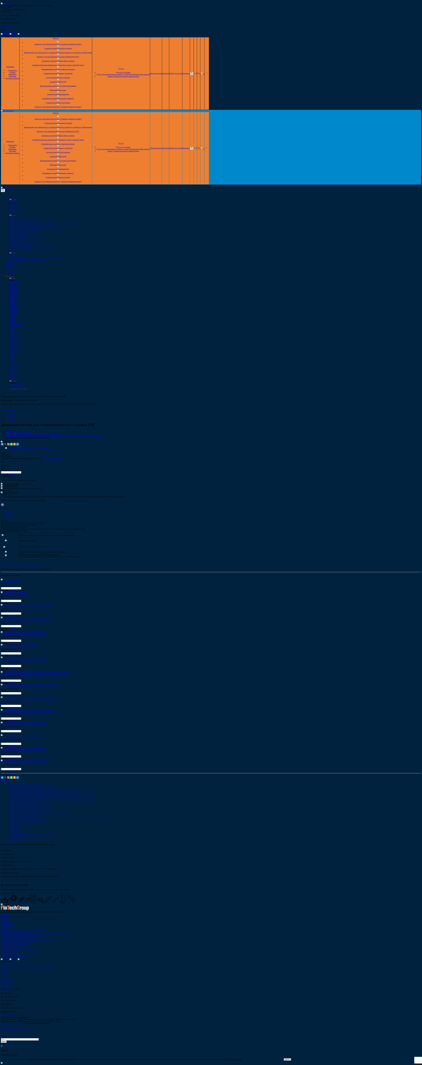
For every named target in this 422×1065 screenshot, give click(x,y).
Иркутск (13, 302)
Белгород (13, 288)
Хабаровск (14, 367)
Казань (12, 304)
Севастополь (14, 347)
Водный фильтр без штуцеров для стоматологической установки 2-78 (27, 699)
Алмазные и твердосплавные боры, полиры (58, 61)
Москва (12, 322)
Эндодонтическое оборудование (58, 78)
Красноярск (14, 314)
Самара (12, 342)
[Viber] (8, 444)
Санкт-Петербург (16, 344)
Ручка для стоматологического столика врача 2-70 (19, 737)
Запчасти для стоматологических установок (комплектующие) (58, 44)
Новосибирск (15, 326)
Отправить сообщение (18, 389)
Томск (12, 357)
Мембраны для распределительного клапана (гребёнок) (30, 807)
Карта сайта (5, 1027)
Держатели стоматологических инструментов (27, 815)
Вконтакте (12, 417)
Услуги (121, 69)
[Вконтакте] (6, 1035)
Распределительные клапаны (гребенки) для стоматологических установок (38, 793)
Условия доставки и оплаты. (52, 458)
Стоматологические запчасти (12, 1023)
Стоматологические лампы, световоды (58, 73)
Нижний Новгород (17, 324)
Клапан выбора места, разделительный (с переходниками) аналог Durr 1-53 (29, 687)
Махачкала (14, 320)
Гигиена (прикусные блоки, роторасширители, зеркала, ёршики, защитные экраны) (41, 813)
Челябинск (14, 371)
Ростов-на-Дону (16, 338)
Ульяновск (13, 363)
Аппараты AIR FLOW (58, 82)
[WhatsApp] (11, 444)
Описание (9, 511)
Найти (4, 1041)
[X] (5, 444)
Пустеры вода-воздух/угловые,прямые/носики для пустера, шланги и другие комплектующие (45, 789)
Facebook (11, 414)
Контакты (186, 73)
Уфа (11, 365)
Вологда (13, 296)
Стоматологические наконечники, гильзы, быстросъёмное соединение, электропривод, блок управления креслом (52, 797)
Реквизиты (12, 74)
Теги (7, 517)
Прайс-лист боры (175, 73)
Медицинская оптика (58, 90)
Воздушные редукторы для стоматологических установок (31, 809)
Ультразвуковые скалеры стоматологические (58, 69)
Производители (156, 73)
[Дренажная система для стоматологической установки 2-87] (28, 448)
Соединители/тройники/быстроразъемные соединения (30, 803)
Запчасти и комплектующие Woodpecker (25, 823)
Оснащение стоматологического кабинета (58, 98)
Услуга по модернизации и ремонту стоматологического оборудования (123, 74)
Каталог (56, 38)
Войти (15, 36)
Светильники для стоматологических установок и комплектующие (35, 787)
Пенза (12, 334)
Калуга (12, 308)
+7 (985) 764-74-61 (16, 385)
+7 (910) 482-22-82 (16, 387)
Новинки (165, 73)
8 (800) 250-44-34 (7, 26)
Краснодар (14, 312)
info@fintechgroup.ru (8, 32)
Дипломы (12, 76)
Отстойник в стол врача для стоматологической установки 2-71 (25, 762)
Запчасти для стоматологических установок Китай (21, 564)
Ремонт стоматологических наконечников (123, 76)
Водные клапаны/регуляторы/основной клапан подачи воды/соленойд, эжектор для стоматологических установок (52, 791)
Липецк (12, 318)
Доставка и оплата (12, 78)
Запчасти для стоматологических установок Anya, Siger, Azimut (33, 835)
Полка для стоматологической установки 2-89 (18, 647)
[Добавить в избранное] (417, 1)
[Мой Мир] (17, 444)
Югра (12, 373)
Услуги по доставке (123, 72)
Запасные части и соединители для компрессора (28, 811)
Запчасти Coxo (15, 839)
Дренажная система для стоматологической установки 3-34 (23, 750)
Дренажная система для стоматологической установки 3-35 (23, 634)
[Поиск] (192, 73)
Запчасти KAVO (16, 829)
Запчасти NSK (15, 831)
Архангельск (14, 282)
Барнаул (13, 286)
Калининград (15, 306)
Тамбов (12, 353)
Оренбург (13, 332)
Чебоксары (14, 369)
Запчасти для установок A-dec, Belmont (24, 817)
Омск (12, 328)
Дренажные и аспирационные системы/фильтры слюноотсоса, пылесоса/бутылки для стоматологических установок (53, 801)
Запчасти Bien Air (16, 833)
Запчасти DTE (15, 825)
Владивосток (14, 290)
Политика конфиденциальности (13, 1029)
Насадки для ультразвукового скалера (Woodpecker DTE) (58, 57)
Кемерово (13, 310)
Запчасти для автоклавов (19, 841)
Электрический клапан (9, 582)
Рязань (12, 340)
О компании (12, 70)
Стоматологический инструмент (58, 103)
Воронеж (13, 298)
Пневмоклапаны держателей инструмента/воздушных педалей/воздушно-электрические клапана (46, 795)
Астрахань (14, 284)
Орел (12, 330)
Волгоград (14, 294)
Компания (10, 67)
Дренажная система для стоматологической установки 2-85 (23, 725)
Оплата (8, 515)
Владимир (13, 292)
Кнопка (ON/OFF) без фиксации (13, 594)
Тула (11, 359)
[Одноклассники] (14, 444)
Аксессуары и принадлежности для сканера (26, 837)
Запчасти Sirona (15, 827)
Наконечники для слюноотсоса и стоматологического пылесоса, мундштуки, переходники (58, 53)
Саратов (13, 346)
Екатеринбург (15, 300)
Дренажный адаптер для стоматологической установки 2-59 (23, 659)
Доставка (8, 513)
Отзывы (12, 72)
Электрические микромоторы (58, 94)
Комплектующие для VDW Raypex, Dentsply (26, 785)
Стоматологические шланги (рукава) (58, 48)
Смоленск (13, 349)
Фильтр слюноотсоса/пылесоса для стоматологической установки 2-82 (27, 712)
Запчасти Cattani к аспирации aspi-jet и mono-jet (27, 821)
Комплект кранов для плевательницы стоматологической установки (26, 607)
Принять (287, 1059)
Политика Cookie (235, 1059)
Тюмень (13, 361)
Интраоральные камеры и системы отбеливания (58, 86)
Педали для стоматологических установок (25, 799)
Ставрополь (14, 351)
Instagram (11, 419)
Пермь (12, 336)
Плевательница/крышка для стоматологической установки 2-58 (25, 619)
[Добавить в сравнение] (414, 1)
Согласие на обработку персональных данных (18, 1031)
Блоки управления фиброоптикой (22, 805)
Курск (12, 316)
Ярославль (14, 375)
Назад (14, 199)
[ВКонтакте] (2, 444)
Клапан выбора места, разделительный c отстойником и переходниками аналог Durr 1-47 (34, 674)
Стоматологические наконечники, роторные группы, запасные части (58, 65)
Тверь (12, 355)
